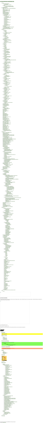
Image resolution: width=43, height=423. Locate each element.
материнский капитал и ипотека (8, 150)
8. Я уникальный (5, 48)
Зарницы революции (8, 246)
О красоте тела (6, 407)
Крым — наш (5, 268)
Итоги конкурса (6, 164)
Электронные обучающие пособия (8, 182)
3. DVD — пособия (6, 37)
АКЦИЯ (7, 194)
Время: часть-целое (8, 183)
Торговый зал (4, 174)
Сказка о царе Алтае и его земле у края (8, 264)
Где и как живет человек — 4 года (7, 122)
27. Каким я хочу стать (6, 392)
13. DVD (5, 64)
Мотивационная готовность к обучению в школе (8, 134)
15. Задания (5, 71)
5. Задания (5, 43)
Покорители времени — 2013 (6, 163)
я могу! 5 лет (5, 22)
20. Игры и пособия (6, 90)
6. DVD (5, 45)
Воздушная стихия (5, 167)
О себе (2, 290)
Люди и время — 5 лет (5, 119)
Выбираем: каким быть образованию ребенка (8, 140)
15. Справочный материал (7, 70)
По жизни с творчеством (6, 234)
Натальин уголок (5, 414)
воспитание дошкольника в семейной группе (9, 158)
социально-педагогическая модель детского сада (9, 154)
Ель (4, 282)
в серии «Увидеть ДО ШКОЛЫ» (9, 191)
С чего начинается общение (6, 142)
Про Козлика (5, 261)
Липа (6, 255)
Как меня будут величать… (9, 32)
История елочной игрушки (7, 212)
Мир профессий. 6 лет (5, 115)
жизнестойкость (6, 153)
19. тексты (7, 85)
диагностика (4, 204)
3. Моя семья (5, 38)
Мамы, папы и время (8, 184)
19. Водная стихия (5, 83)
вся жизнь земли (6, 14)
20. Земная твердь (5, 88)
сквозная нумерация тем (6, 13)
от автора (4, 5)
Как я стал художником (7, 237)
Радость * (7, 257)
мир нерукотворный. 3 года (7, 17)
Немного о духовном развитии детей (7, 132)
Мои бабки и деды (8, 247)
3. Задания (5, 36)
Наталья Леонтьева (8, 226)
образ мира (5, 155)
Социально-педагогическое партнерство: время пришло (10, 401)
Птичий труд (5, 283)
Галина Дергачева (9, 224)
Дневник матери (6, 248)
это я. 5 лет (7, 370)
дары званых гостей (10, 345)
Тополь (6, 254)
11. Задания (5, 57)
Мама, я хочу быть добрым (7, 238)
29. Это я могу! (4, 106)
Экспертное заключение (8, 165)
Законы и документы (5, 148)
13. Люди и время (5, 63)
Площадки (4, 11)
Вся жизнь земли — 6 (5, 128)
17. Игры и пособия (6, 79)
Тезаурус (4, 151)
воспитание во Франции (7, 160)
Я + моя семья (7, 179)
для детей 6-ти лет (5, 339)
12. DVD (5, 61)
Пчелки (5, 273)
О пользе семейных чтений (6, 136)
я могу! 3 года (7, 367)
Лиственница (5, 284)
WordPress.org (4, 353)
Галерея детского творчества (7, 208)
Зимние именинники (5, 146)
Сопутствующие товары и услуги (8, 195)
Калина (6, 253)
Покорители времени (8, 181)
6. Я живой (4, 44)
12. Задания (5, 60)
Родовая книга (6, 244)
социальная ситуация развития (7, 156)
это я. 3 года (5, 15)
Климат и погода (5, 168)
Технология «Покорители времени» (10, 6)
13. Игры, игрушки (6, 65)
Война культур (7, 250)
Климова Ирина (7, 211)
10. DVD (5, 55)
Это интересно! (5, 289)
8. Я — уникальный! (6, 49)
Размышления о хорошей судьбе (6, 144)
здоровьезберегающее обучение (8, 152)
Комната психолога (5, 113)
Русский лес (7, 220)
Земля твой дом (6, 287)
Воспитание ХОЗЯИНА (5, 137)
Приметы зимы (6, 278)
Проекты (5, 394)
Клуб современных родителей (7, 4)
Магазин (3, 169)
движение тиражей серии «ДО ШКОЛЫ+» (8, 206)
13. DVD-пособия (6, 41)
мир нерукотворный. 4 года (7, 19)
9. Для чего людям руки (7, 52)
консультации (4, 202)
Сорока (5, 274)
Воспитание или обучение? (7, 397)
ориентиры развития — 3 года (6, 9)
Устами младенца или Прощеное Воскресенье (9, 260)
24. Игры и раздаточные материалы (8, 102)
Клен (4, 280)
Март (6, 258)
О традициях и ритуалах (6, 143)
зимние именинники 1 (6, 147)
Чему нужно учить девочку (7, 396)
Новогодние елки (6, 259)
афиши (5, 343)
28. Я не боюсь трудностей (6, 105)
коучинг (8, 177)
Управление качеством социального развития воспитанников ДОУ (13, 197)
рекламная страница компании (10, 187)
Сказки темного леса (6, 210)
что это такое (5, 217)
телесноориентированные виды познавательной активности (11, 159)
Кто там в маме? (5, 109)
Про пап (4, 112)
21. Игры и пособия (6, 93)
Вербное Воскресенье (6, 262)
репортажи (5, 218)
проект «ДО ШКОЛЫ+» (6, 171)
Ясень (6, 252)
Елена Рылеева (6, 288)
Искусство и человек (5, 145)
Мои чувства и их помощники (7, 40)
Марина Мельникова (8, 232)
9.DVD (5, 53)
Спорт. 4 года (7, 75)
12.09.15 (5, 35)
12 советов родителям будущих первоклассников (8, 135)
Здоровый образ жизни (5, 107)
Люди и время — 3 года (8, 16)
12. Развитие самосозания (7, 62)
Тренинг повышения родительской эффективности (11, 175)
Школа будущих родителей (9, 180)
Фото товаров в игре (9, 189)
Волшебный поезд (6, 239)
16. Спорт (4, 74)
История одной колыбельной (7, 271)
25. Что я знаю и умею (5, 103)
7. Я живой (5, 47)
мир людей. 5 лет (6, 21)
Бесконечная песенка (6, 275)
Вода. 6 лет (4, 124)
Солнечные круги (6, 263)
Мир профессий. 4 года (5, 114)
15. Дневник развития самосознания (10, 72)
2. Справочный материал (7, 33)
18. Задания (5, 81)
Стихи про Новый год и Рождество (8, 214)
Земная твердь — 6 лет (5, 125)
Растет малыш (4, 111)
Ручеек (5, 269)
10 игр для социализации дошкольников (10, 201)
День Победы (5, 279)
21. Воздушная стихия (5, 91)
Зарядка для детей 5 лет (7, 108)
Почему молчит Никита (5, 110)
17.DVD (5, 80)
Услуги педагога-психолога (6, 3)
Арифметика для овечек (7, 267)
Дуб (4, 277)
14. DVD (5, 69)
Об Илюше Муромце (8, 82)
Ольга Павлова (7, 233)
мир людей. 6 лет (8, 373)
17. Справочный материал (7, 78)
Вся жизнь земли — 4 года (6, 118)
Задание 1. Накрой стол (7, 120)
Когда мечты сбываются (8, 245)
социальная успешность (7, 157)
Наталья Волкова (8, 230)
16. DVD (5, 77)
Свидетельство (4, 173)
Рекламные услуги (6, 185)
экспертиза (4, 203)
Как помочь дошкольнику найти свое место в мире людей (12, 199)
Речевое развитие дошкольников (9, 178)
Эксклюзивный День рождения (9, 196)
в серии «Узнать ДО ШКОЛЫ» (9, 186)
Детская (2, 29)
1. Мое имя (5, 30)
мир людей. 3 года (8, 366)
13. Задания (5, 66)
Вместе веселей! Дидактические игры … (10, 198)
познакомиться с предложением (6, 348)
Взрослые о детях (5, 236)
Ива (7, 221)
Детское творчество (8, 223)
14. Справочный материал (7, 67)
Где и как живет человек (6, 123)
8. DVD (5, 50)
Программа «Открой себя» (5, 7)
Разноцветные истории (7, 285)
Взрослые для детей (5, 215)
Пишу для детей (6, 413)
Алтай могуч (7, 249)
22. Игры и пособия (6, 96)
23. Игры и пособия (6, 99)
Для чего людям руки (6, 51)
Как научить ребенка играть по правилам (7, 139)
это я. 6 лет (5, 23)
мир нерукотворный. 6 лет (7, 24)
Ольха (6, 256)
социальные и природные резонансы (11, 344)
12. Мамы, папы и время (6, 58)
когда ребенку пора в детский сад (7, 28)
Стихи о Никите (6, 276)
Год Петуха (5, 286)
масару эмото (7, 84)
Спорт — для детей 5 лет (6, 121)
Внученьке (5, 251)
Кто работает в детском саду (6, 166)
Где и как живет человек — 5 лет (7, 116)
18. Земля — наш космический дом (8, 386)
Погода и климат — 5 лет (6, 127)
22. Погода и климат (5, 94)
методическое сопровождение (6, 25)
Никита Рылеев (7, 209)
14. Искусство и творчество (7, 384)
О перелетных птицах (6, 281)
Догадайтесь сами (6, 240)
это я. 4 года (5, 18)
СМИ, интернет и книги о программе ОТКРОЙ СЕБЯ (9, 8)
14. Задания (5, 68)
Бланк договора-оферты (7, 170)
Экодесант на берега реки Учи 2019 (10, 242)
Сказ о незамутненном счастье (7, 266)
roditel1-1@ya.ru (5, 333)
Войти (3, 351)
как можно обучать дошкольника (8, 162)
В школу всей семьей (6, 399)
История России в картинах (7, 241)
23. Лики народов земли (5, 97)
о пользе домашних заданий (6, 27)
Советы (2, 131)
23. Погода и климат (5, 100)
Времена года (7, 200)
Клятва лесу (5, 270)
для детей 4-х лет (5, 338)
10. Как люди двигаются (7, 54)
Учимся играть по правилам (6, 141)
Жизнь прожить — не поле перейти (8, 404)
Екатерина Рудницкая (8, 227)
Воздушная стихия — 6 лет (6, 126)
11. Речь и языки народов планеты (7, 56)
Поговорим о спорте (5, 133)
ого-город (7, 190)
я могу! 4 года (5, 20)
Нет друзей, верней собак (7, 272)
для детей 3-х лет (5, 337)
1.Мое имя (5, 376)
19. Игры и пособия (6, 87)
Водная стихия (4, 117)
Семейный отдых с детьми (6, 235)
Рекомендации (4, 26)
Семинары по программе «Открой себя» (10, 176)
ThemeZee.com (4, 422)
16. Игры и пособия (6, 76)
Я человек (5, 46)
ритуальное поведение (6, 161)
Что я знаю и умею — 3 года (6, 129)
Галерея (2, 207)
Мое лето (5, 265)
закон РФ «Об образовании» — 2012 (8, 149)
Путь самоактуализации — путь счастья (7, 138)
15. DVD (5, 73)
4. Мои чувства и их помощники (6, 39)
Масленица (5, 243)
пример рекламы (9, 192)
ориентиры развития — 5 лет (6, 10)
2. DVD (5, 34)
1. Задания (5, 31)
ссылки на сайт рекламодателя (10, 188)
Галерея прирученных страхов (7, 130)
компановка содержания (6, 12)
